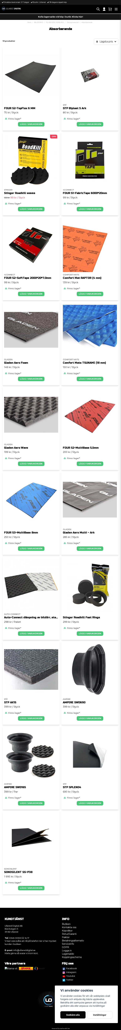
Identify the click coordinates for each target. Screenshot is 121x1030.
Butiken (66, 924)
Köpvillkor (67, 930)
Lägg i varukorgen (90, 124)
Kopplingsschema (72, 957)
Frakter (66, 937)
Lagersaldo (68, 953)
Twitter (69, 979)
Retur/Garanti (69, 934)
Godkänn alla (73, 1015)
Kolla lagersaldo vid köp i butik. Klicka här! (60, 17)
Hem (29, 22)
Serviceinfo (68, 943)
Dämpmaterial (73, 22)
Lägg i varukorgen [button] (31, 124)
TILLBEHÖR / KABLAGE (55, 22)
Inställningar (99, 1015)
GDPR (65, 947)
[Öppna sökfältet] (98, 9)
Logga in (67, 950)
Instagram (71, 972)
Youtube (70, 976)
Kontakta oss (69, 927)
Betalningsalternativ (73, 940)
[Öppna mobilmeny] (116, 9)
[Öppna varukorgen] (110, 9)
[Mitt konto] (104, 9)
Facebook (71, 968)
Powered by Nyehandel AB (60, 1028)
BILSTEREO (38, 22)
